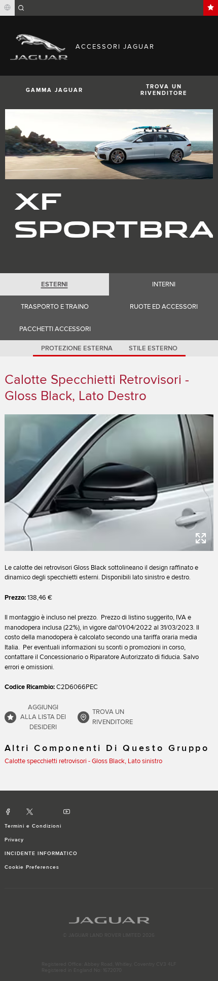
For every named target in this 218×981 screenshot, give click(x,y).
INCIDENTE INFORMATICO (41, 854)
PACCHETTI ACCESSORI (55, 329)
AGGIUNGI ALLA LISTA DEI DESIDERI (43, 717)
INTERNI (163, 284)
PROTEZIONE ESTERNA (77, 348)
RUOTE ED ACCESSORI (164, 307)
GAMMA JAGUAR (54, 90)
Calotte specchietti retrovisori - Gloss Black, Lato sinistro (83, 761)
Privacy (14, 840)
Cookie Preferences (32, 867)
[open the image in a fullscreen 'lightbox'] (109, 482)
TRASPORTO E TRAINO (55, 307)
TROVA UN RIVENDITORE (163, 89)
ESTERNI (54, 284)
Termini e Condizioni (33, 826)
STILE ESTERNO (153, 348)
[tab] (54, 284)
